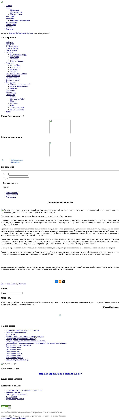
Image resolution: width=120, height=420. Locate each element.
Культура (9, 52)
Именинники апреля (14, 353)
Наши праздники (17, 109)
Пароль (6, 179)
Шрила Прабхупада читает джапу (60, 373)
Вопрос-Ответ (11, 23)
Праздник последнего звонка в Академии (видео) (25, 341)
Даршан (9, 27)
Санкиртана (15, 67)
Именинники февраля (14, 358)
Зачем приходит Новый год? (17, 360)
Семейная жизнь (12, 78)
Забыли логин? (12, 195)
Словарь (13, 103)
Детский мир (11, 93)
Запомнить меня (9, 183)
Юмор (8, 112)
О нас (8, 8)
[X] (63, 281)
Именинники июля (13, 347)
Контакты (9, 29)
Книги (13, 97)
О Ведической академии (20, 20)
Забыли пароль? (12, 193)
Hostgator (22, 284)
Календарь (10, 16)
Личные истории (12, 80)
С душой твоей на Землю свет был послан (22, 330)
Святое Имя (15, 65)
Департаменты (16, 12)
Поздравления (16, 14)
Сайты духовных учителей (16, 394)
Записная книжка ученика (16, 74)
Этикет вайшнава (17, 61)
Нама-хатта (14, 69)
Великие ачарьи (12, 48)
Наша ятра (14, 10)
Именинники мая (13, 351)
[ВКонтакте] (56, 281)
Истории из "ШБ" (17, 99)
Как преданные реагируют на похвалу (21, 339)
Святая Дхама (11, 50)
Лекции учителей (17, 107)
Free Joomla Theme (8, 284)
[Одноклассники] (60, 281)
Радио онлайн (11, 397)
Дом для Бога (11, 334)
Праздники (14, 57)
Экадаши (14, 71)
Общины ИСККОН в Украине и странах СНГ (24, 390)
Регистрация (11, 197)
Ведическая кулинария (19, 86)
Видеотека (10, 105)
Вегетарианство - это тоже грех (18, 345)
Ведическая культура (18, 55)
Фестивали (14, 59)
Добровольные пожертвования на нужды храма (25, 337)
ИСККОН (10, 44)
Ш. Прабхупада (12, 46)
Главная (9, 6)
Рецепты (13, 88)
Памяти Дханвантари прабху (17, 332)
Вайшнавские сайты (14, 392)
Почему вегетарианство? (20, 84)
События (9, 42)
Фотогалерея (11, 25)
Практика (9, 63)
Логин (5, 174)
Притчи (30, 33)
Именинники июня (13, 349)
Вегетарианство (12, 82)
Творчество (10, 90)
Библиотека (21, 33)
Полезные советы (13, 76)
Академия (10, 18)
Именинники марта (13, 356)
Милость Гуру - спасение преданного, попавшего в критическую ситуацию (36, 343)
